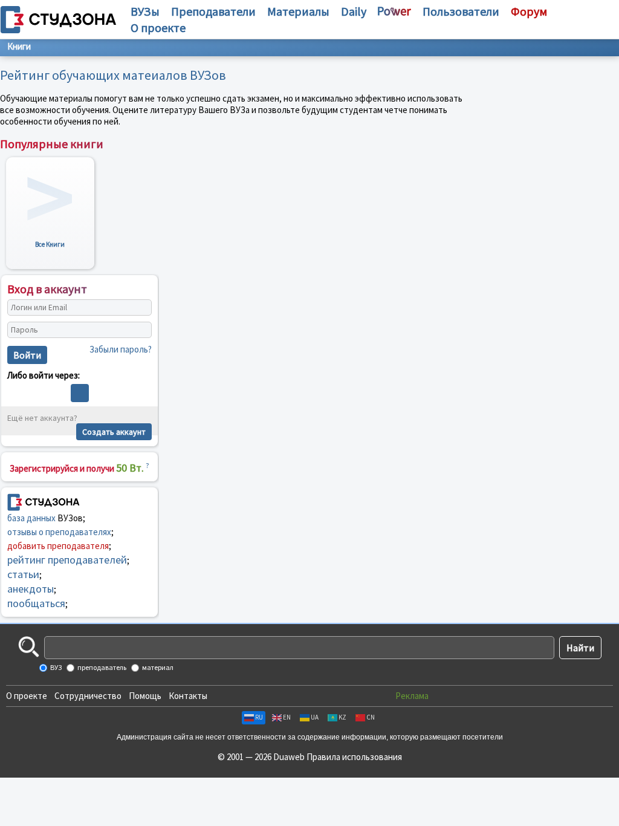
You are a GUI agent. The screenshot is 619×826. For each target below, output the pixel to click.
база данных (31, 518)
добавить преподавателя (58, 545)
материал (157, 667)
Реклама (412, 695)
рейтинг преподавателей (67, 560)
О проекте (26, 695)
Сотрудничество (88, 695)
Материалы (298, 11)
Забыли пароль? (120, 349)
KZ (342, 717)
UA (315, 717)
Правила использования (354, 757)
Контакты (188, 695)
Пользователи (461, 11)
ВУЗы (145, 11)
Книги (19, 46)
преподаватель (101, 667)
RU (259, 717)
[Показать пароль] (139, 329)
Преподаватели (213, 11)
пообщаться (36, 603)
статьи (23, 574)
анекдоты (30, 589)
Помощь (145, 695)
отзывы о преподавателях (59, 532)
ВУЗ (55, 667)
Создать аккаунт (114, 431)
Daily (353, 11)
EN (287, 717)
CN (370, 717)
